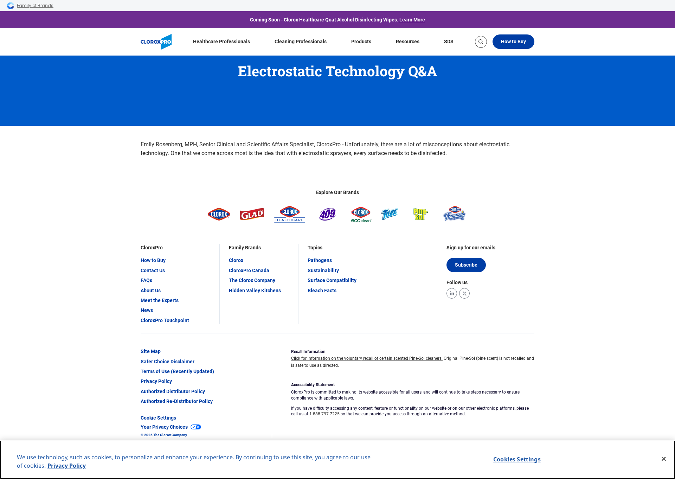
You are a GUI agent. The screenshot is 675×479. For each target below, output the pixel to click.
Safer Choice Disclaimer (167, 361)
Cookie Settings (158, 418)
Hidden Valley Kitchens (255, 290)
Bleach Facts (322, 290)
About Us (151, 290)
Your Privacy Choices (164, 427)
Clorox (236, 260)
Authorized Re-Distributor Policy (177, 401)
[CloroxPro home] (156, 42)
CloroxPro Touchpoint (165, 320)
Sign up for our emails (470, 247)
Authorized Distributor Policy (173, 391)
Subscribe (466, 265)
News (147, 310)
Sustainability (323, 270)
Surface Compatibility (332, 280)
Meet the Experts (160, 300)
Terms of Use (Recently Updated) (177, 371)
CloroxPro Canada (249, 270)
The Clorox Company (252, 280)
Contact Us (153, 270)
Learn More (412, 20)
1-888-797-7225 (324, 413)
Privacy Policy (156, 381)
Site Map (151, 351)
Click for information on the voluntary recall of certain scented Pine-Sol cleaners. (367, 358)
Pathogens (320, 260)
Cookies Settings (517, 459)
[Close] (663, 459)
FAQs (146, 280)
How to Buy (513, 41)
